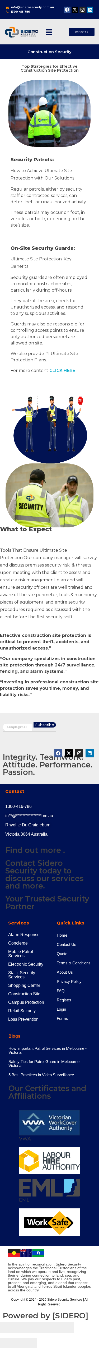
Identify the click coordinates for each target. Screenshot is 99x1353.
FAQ (61, 990)
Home (62, 935)
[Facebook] (67, 10)
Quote (62, 953)
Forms (62, 1018)
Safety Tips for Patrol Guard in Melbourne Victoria (43, 1063)
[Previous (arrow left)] (9, 1343)
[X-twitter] (75, 10)
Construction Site (24, 994)
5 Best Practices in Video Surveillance (41, 1075)
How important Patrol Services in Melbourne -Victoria (47, 1050)
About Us (65, 972)
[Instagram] (82, 10)
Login (61, 1009)
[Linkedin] (90, 10)
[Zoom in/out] (64, 1327)
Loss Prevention (23, 1019)
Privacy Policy (69, 981)
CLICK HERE (62, 370)
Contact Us (66, 944)
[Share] (27, 1327)
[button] (49, 31)
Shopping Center (24, 985)
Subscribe (44, 725)
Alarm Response (24, 934)
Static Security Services (21, 974)
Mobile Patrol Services (20, 953)
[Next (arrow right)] (27, 1343)
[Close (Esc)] (9, 1327)
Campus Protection (26, 1002)
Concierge (18, 943)
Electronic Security (25, 964)
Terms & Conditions (74, 963)
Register (64, 1000)
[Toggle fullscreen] (46, 1327)
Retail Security (22, 1011)
